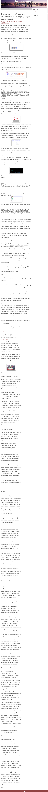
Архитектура (3, 22)
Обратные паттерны (5, 23)
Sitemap (34, 11)
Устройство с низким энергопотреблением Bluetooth (11, 21)
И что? (2, 24)
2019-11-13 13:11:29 (4, 339)
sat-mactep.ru (4, 8)
